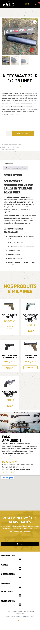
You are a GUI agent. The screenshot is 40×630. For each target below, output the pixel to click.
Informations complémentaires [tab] (15, 168)
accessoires (8, 573)
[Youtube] (18, 620)
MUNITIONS (7, 591)
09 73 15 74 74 (9, 461)
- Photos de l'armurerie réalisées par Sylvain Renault (20, 616)
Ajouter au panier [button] (9, 327)
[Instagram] (21, 620)
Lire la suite (30, 367)
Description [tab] (9, 163)
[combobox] (30, 4)
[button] (35, 22)
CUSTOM (5, 583)
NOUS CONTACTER (10, 472)
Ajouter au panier (23, 133)
